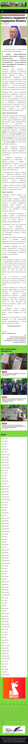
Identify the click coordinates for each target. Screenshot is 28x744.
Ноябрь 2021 (4, 590)
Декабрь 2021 (5, 587)
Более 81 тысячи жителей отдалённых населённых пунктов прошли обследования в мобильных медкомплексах (13, 426)
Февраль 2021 (5, 613)
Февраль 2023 (5, 550)
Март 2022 (4, 579)
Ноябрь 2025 (4, 462)
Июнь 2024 (4, 507)
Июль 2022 (4, 568)
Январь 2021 (4, 616)
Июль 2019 (4, 664)
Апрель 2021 (4, 608)
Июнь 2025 (4, 476)
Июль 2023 (4, 536)
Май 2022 (3, 574)
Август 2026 (4, 438)
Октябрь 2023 (5, 529)
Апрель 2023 (4, 544)
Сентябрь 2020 (5, 627)
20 (14, 715)
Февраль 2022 (5, 582)
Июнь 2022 (4, 571)
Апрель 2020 (4, 640)
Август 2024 (4, 502)
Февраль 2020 (5, 645)
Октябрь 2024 (5, 497)
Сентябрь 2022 (5, 563)
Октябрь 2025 (5, 465)
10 (2, 712)
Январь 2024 (4, 521)
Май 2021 (3, 605)
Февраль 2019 (5, 674)
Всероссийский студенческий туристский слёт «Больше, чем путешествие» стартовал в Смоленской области (14, 400)
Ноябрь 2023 (4, 526)
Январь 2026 (4, 457)
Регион (22, 15)
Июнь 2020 (4, 635)
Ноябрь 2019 (4, 653)
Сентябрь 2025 (5, 468)
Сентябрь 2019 (5, 658)
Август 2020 (4, 629)
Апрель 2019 (4, 669)
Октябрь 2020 (5, 624)
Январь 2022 (4, 584)
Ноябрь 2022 (4, 558)
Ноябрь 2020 (4, 621)
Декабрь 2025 (5, 460)
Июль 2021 (4, 600)
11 (6, 712)
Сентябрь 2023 (5, 531)
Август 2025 (4, 470)
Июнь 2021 (4, 603)
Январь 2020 (4, 648)
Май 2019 (3, 666)
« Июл (2, 724)
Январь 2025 (4, 489)
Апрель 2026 (4, 449)
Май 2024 (3, 510)
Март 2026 (4, 452)
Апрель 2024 (4, 513)
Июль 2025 (4, 473)
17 (2, 715)
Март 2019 (4, 672)
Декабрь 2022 (5, 555)
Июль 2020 (4, 632)
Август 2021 (4, 598)
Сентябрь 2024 (5, 499)
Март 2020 (4, 643)
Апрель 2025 (4, 481)
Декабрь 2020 (5, 619)
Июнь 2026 (4, 444)
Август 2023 (4, 534)
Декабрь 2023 (5, 523)
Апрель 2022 (4, 576)
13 (14, 712)
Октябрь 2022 (5, 560)
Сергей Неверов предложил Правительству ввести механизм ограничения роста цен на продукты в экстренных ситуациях (15, 338)
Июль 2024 (4, 505)
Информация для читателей (13, 15)
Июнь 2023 (4, 539)
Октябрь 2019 (5, 656)
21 (17, 715)
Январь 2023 (4, 552)
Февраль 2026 (5, 454)
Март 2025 (4, 483)
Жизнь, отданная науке (9, 332)
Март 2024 (4, 515)
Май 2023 (3, 542)
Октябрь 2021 (5, 592)
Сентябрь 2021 (5, 595)
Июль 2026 (4, 441)
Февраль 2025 (5, 486)
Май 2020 (3, 637)
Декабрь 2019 (5, 651)
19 (10, 715)
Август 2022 (4, 566)
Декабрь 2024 (5, 491)
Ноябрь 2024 (4, 494)
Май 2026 (3, 446)
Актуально (3, 15)
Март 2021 (4, 611)
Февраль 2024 (5, 518)
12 (10, 712)
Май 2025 (3, 478)
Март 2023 (4, 547)
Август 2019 (4, 661)
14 (17, 712)
